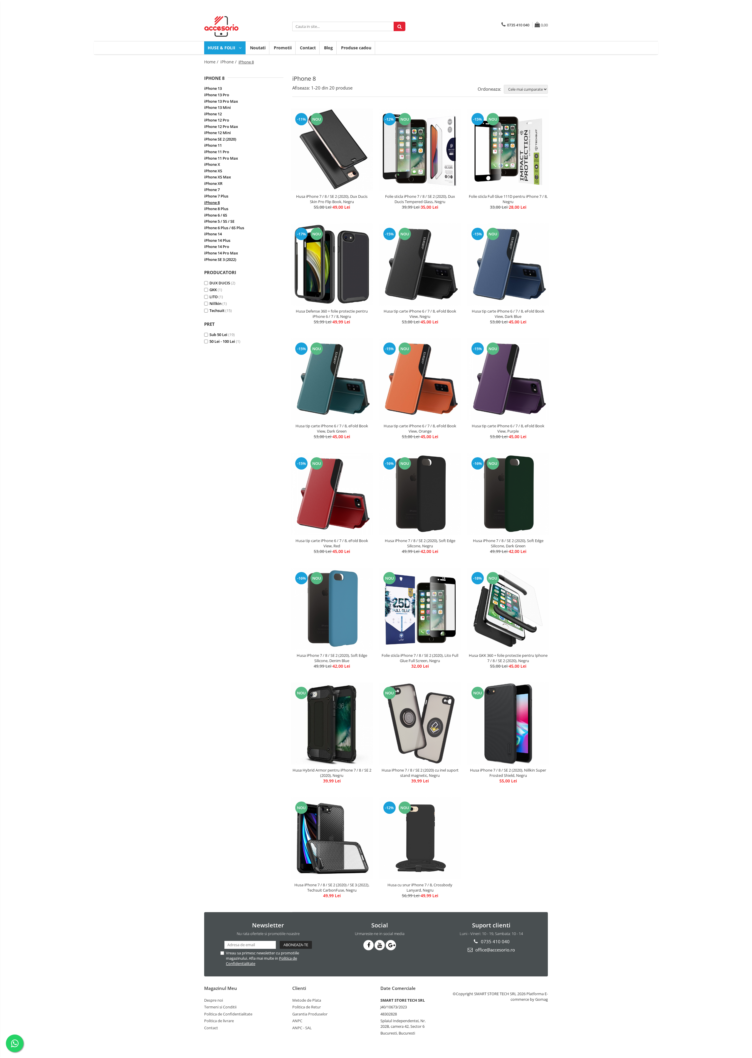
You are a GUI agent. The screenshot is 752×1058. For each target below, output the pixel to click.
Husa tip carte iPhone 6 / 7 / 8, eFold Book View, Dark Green (332, 428)
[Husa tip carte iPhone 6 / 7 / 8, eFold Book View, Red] (332, 494)
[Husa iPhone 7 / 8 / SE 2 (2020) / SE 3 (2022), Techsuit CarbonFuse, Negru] (332, 838)
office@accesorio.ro (494, 950)
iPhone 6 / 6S (215, 215)
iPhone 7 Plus (216, 196)
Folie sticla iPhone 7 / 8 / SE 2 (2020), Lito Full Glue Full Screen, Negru (420, 658)
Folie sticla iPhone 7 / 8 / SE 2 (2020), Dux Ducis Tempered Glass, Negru (420, 199)
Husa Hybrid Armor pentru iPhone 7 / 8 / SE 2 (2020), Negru (332, 772)
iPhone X (212, 164)
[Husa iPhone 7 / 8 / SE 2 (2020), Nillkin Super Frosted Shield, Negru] (508, 723)
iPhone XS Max (217, 177)
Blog (328, 47)
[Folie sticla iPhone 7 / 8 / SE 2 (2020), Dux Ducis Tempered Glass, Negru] (420, 150)
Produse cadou (356, 47)
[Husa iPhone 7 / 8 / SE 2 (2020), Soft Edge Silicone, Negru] (420, 494)
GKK (213, 289)
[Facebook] (368, 945)
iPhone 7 (212, 189)
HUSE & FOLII (222, 47)
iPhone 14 (213, 234)
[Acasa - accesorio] (233, 26)
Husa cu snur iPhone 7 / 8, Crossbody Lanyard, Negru (419, 887)
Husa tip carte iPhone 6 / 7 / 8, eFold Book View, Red (332, 543)
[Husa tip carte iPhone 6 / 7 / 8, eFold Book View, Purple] (508, 379)
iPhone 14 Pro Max (221, 253)
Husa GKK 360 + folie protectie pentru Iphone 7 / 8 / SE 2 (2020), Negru (508, 658)
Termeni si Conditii (220, 1007)
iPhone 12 (213, 114)
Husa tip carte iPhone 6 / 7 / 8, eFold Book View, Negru (420, 313)
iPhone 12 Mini (217, 132)
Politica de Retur (306, 1007)
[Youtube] (380, 945)
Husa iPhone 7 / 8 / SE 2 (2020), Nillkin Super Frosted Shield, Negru (508, 772)
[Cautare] (399, 26)
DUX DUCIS (219, 283)
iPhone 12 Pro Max (221, 126)
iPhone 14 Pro (216, 246)
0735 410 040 (495, 941)
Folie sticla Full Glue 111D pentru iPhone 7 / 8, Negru (508, 199)
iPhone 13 (213, 88)
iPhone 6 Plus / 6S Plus (224, 227)
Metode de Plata (306, 1000)
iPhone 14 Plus (217, 240)
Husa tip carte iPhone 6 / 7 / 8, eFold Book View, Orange (420, 428)
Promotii (283, 47)
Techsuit (216, 310)
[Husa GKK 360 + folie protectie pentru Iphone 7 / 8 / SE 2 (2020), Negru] (508, 609)
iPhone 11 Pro (216, 151)
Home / (211, 62)
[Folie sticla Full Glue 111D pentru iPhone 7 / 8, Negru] (508, 150)
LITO (213, 296)
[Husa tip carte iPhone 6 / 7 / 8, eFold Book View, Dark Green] (332, 379)
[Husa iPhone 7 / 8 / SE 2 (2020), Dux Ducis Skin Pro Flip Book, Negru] (332, 150)
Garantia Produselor (310, 1014)
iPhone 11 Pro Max (221, 158)
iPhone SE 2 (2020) (220, 139)
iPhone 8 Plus (216, 208)
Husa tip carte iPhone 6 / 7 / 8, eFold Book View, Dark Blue (508, 313)
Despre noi (213, 1000)
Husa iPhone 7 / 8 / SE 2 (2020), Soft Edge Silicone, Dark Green (508, 543)
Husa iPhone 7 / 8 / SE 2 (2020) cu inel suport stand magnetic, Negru (420, 772)
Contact (308, 47)
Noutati (258, 47)
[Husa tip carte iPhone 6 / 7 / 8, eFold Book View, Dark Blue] (508, 264)
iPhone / (229, 62)
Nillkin (215, 303)
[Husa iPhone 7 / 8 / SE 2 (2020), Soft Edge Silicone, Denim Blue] (332, 608)
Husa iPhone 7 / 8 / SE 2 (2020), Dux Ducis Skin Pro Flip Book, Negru (331, 199)
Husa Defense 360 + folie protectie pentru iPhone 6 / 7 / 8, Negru (332, 313)
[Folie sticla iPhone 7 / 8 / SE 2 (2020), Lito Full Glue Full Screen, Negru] (420, 609)
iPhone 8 (212, 202)
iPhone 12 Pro (216, 120)
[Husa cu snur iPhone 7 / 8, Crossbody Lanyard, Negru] (420, 838)
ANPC (297, 1020)
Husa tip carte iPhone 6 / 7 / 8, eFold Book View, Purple (508, 428)
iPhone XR (213, 183)
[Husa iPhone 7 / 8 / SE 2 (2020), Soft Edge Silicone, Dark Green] (508, 494)
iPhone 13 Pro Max (221, 101)
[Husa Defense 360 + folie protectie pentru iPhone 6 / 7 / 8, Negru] (332, 264)
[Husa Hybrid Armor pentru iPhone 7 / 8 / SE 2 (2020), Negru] (332, 723)
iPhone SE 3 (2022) (220, 259)
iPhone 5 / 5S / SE (219, 221)
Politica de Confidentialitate (228, 1014)
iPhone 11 (213, 145)
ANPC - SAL (302, 1027)
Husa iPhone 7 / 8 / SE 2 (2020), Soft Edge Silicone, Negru (420, 543)
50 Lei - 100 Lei (222, 341)
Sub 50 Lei (218, 334)
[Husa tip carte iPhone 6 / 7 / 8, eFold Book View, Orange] (420, 379)
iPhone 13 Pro (216, 94)
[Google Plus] (391, 945)
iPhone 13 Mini (217, 107)
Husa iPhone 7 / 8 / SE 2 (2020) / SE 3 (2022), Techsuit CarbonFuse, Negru (331, 887)
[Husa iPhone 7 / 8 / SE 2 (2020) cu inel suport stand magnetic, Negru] (420, 723)
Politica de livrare (219, 1020)
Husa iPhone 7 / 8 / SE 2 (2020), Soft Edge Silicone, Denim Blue (332, 658)
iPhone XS (213, 170)
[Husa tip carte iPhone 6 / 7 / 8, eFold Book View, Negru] (420, 264)
